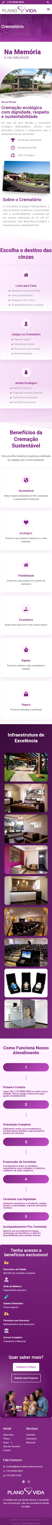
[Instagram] (28, 1481)
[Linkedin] (23, 1481)
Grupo (6, 1442)
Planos (6, 1438)
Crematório (31, 1438)
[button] (48, 2)
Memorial (30, 1442)
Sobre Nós (8, 1434)
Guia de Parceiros (11, 1446)
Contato (7, 1450)
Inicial (7, 1428)
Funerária (30, 1434)
